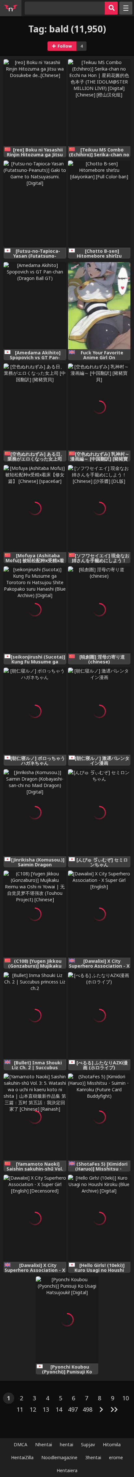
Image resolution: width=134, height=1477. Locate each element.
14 (59, 1409)
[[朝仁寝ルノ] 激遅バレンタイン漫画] (99, 711)
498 (87, 1409)
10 (125, 1398)
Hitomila (112, 1444)
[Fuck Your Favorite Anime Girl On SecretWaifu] (99, 305)
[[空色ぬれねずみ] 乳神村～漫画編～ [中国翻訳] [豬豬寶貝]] (99, 406)
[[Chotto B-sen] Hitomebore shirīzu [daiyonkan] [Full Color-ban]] (99, 204)
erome (116, 1457)
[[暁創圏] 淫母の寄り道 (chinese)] (99, 609)
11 (20, 1409)
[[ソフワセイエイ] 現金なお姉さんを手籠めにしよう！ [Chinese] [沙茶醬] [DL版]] (99, 508)
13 (46, 1409)
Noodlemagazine (59, 1457)
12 (33, 1409)
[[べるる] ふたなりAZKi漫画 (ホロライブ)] (99, 1015)
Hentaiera (67, 1470)
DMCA (20, 1444)
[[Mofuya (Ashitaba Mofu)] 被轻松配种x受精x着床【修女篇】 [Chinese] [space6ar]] (35, 508)
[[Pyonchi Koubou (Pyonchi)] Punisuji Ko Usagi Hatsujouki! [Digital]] (67, 1319)
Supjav (88, 1444)
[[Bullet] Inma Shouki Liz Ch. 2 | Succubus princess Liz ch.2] (35, 1015)
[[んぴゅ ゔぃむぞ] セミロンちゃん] (99, 812)
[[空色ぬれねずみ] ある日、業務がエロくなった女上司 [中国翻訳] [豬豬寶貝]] (35, 406)
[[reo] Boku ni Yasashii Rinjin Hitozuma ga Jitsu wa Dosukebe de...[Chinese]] (35, 102)
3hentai (93, 1457)
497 (73, 1409)
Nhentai (43, 1444)
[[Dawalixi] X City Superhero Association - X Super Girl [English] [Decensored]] (35, 1218)
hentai (66, 1444)
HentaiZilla (22, 1457)
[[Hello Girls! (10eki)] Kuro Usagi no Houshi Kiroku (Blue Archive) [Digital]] (99, 1218)
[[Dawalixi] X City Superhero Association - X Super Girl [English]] (99, 914)
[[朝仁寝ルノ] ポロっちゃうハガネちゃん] (35, 711)
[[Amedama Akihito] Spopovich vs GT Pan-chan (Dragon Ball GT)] (35, 305)
